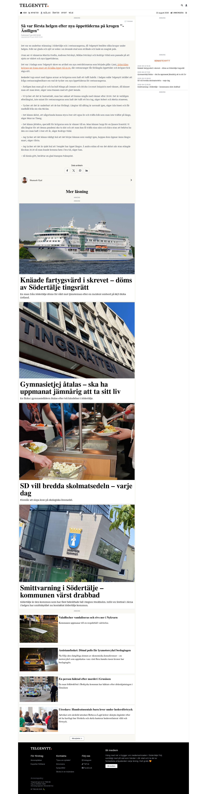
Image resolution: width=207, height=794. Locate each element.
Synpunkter (60, 768)
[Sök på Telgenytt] (182, 5)
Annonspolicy (37, 778)
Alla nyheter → (77, 738)
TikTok (86, 764)
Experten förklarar (38, 764)
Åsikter (55, 13)
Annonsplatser (36, 760)
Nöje (71, 13)
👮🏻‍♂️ (45, 13)
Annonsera (60, 764)
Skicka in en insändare (65, 772)
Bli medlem (111, 766)
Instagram (87, 760)
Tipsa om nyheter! (63, 760)
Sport (64, 13)
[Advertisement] (162, 36)
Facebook (87, 768)
